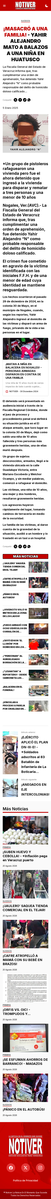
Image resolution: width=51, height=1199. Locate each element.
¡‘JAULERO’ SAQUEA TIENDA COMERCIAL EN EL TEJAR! (14, 566)
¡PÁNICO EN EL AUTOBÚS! (24, 1109)
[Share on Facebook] (20, 100)
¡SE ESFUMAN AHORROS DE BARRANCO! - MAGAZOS (25, 1062)
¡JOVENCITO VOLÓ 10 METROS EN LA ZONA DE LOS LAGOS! (15, 613)
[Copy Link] (25, 100)
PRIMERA (7, 847)
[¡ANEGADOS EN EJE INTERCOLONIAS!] (10, 788)
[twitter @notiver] (25, 1167)
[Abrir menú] (4, 5)
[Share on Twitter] (15, 100)
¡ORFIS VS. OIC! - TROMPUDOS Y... (17, 1012)
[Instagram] (40, 1167)
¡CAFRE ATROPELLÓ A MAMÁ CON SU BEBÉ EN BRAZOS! (15, 582)
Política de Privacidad (25, 1180)
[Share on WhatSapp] (29, 100)
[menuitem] (25, 1180)
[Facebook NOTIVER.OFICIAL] (11, 1167)
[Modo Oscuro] (46, 5)
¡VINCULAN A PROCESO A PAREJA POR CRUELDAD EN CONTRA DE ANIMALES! (14, 709)
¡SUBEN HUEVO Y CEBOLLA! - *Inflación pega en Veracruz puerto (25, 856)
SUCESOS (25, 21)
